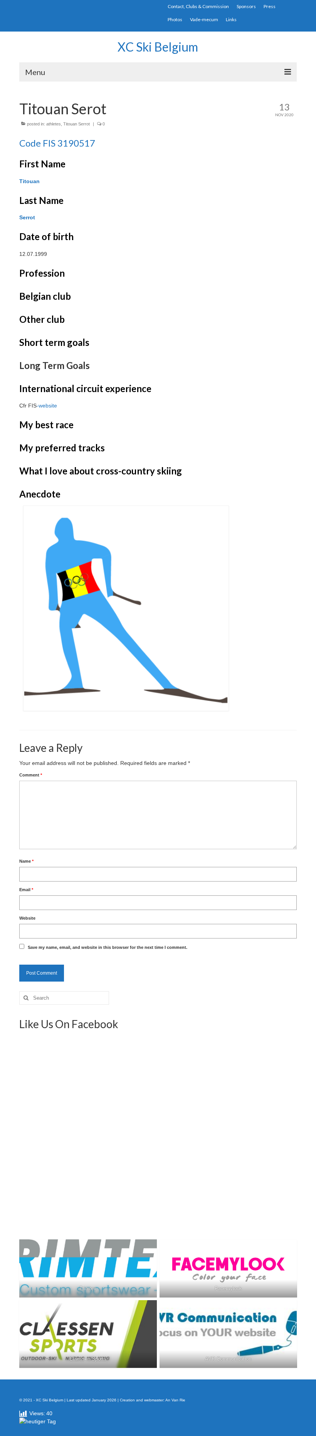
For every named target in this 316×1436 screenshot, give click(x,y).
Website (27, 918)
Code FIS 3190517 (57, 143)
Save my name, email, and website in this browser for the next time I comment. (107, 947)
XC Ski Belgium (158, 46)
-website (47, 405)
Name (26, 861)
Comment (30, 775)
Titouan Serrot (76, 124)
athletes (53, 124)
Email (26, 889)
